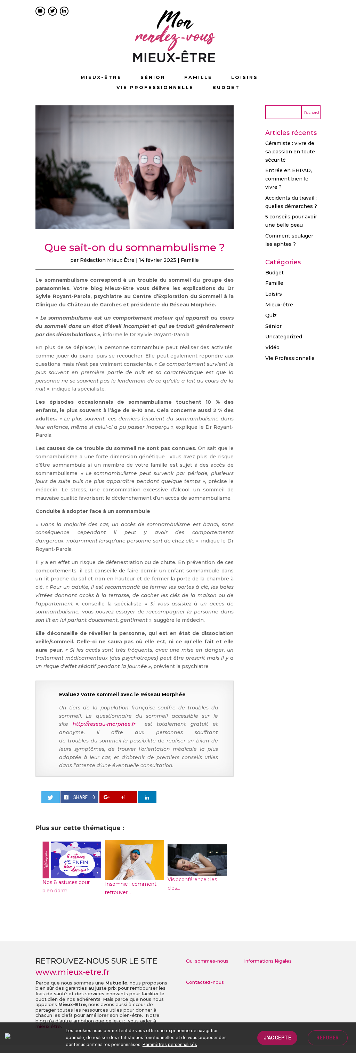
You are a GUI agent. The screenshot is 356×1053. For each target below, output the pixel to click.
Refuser (327, 1037)
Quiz (271, 315)
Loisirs (244, 77)
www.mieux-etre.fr (72, 972)
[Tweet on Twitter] (50, 797)
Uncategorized (283, 336)
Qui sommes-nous (207, 961)
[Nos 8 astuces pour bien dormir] (71, 874)
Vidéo (272, 347)
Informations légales (268, 961)
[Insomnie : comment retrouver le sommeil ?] (134, 876)
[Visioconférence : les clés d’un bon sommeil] (197, 871)
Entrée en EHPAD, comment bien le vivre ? (288, 178)
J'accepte (277, 1037)
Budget (226, 87)
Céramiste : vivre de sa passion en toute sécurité (290, 151)
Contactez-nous (205, 982)
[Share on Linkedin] (147, 797)
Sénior (152, 77)
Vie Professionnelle (155, 87)
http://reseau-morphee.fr (106, 724)
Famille (198, 77)
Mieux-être (101, 77)
